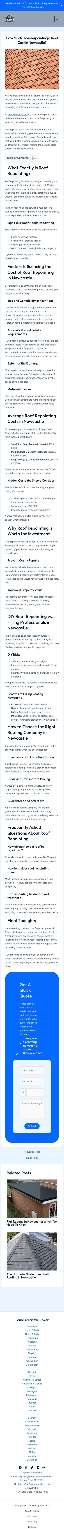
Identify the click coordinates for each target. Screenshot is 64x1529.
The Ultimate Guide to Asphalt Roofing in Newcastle (28, 1275)
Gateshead (32, 1326)
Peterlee (32, 1436)
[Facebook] (20, 1467)
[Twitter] (32, 1467)
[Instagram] (26, 1467)
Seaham (32, 1417)
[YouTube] (43, 1467)
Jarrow (32, 1345)
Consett (32, 1372)
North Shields (32, 1334)
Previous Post (32, 1151)
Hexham (32, 1448)
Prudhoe (32, 1402)
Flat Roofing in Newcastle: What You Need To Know (32, 1222)
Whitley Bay (32, 1349)
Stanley (32, 1410)
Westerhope (32, 1444)
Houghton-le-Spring (32, 1383)
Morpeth (32, 1429)
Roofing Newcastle (17, 114)
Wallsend (32, 1341)
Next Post (32, 1158)
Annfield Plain (32, 1421)
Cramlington (32, 1364)
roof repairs (33, 635)
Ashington (32, 1387)
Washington (32, 1360)
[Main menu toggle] (57, 19)
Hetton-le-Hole (32, 1425)
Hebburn (32, 1357)
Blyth (32, 1376)
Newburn (32, 1433)
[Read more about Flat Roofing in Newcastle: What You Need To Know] (32, 1198)
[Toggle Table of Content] (33, 158)
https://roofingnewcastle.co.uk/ (34, 1484)
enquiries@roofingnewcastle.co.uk (35, 1476)
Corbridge (32, 1459)
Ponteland (32, 1399)
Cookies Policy (32, 1522)
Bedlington (32, 1391)
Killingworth (32, 1395)
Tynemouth (32, 1338)
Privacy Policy (32, 1516)
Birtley (32, 1452)
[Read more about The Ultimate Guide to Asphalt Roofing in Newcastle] (32, 1251)
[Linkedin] (38, 1467)
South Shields (32, 1330)
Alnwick (32, 1456)
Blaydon (32, 1353)
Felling (32, 1440)
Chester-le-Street (32, 1379)
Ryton (32, 1406)
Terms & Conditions (32, 1511)
